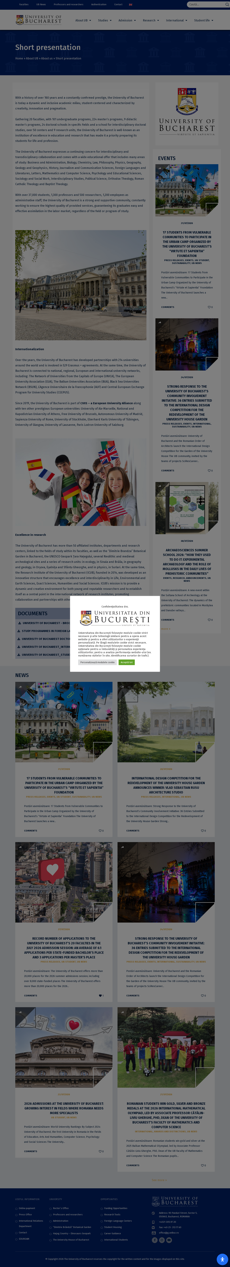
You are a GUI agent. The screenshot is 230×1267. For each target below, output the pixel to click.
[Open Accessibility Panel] (222, 1259)
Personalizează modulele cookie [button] (97, 662)
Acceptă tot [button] (127, 662)
